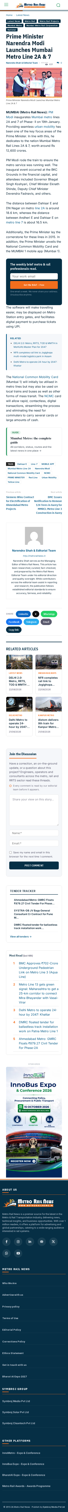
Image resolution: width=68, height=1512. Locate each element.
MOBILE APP (48, 464)
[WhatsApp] (6, 1253)
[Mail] (42, 1242)
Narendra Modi (42, 468)
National (12, 30)
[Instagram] (18, 1242)
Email (46, 621)
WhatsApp (49, 614)
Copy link (14, 629)
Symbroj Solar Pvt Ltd (15, 1412)
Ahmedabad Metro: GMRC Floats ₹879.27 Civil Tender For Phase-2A (38, 1043)
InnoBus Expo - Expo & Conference (23, 1463)
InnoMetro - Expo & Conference (21, 1452)
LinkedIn (23, 614)
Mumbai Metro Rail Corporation (42, 25)
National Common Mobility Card (35, 377)
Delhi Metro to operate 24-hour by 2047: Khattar (38, 1012)
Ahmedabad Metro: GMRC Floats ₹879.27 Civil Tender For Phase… (34, 901)
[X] (53, 1242)
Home (9, 15)
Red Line (33, 477)
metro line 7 (14, 222)
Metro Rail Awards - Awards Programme (26, 1486)
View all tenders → (21, 936)
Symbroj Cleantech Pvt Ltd (18, 1423)
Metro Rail (30, 21)
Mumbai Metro (15, 25)
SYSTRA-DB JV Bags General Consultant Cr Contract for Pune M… (33, 914)
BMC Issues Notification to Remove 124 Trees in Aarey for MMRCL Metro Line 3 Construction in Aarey (48, 505)
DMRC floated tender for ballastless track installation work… (35, 926)
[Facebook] (6, 1242)
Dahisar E (22, 464)
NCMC (49, 396)
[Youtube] (18, 1253)
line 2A (40, 208)
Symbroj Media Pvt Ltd (16, 1401)
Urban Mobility (49, 477)
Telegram (31, 621)
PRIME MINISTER (16, 477)
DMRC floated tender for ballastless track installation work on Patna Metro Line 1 (38, 1026)
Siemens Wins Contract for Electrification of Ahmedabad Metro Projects (20, 503)
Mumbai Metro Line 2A (19, 468)
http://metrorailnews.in (34, 556)
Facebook (14, 621)
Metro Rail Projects (49, 21)
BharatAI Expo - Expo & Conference (23, 1474)
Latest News (22, 15)
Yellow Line (13, 482)
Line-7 (34, 464)
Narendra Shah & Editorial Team (22, 63)
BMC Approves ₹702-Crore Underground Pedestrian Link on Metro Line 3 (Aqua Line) (38, 970)
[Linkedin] (30, 1242)
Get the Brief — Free (34, 284)
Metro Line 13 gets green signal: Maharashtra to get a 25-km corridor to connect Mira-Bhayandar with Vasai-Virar (39, 993)
